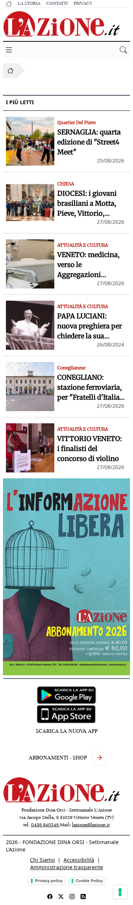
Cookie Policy (89, 880)
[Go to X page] (60, 896)
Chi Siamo (42, 859)
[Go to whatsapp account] (83, 896)
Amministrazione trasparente (66, 867)
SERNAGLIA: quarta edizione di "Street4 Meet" (89, 142)
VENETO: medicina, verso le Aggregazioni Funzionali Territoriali (88, 265)
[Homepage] (10, 70)
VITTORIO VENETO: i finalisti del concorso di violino (89, 448)
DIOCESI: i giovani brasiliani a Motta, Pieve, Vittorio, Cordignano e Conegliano (87, 203)
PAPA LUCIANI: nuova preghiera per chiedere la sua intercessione (89, 326)
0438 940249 (45, 825)
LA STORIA (29, 3)
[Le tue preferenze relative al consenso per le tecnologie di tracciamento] (120, 892)
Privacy (83, 3)
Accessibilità (79, 859)
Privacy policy (48, 880)
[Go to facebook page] (49, 896)
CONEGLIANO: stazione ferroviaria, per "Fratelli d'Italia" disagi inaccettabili (90, 387)
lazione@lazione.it (91, 825)
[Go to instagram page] (72, 896)
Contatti (57, 3)
